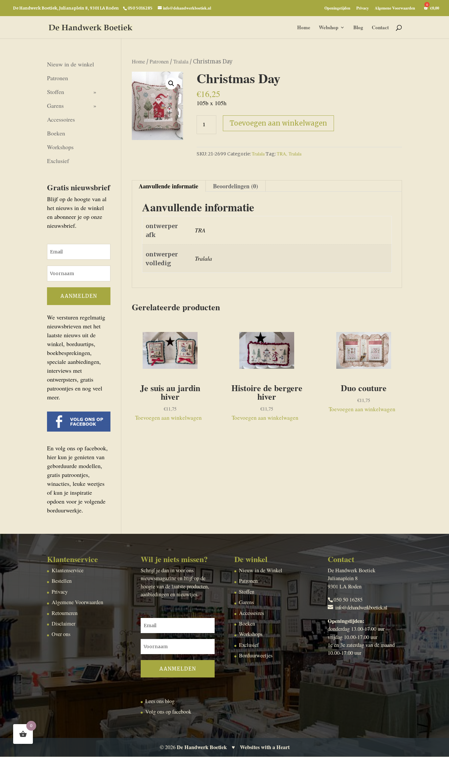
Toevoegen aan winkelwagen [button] (168, 417)
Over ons (61, 634)
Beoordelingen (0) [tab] (235, 186)
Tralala (180, 61)
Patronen (159, 61)
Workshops (60, 147)
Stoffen (55, 92)
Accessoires (61, 119)
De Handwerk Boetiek (202, 747)
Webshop (328, 28)
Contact (380, 28)
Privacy (362, 8)
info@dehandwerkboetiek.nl (361, 607)
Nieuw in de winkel (70, 64)
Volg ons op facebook (168, 711)
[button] (171, 83)
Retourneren (65, 613)
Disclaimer (63, 623)
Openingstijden (337, 8)
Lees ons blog (160, 701)
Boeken (56, 133)
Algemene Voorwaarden (395, 8)
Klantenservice (67, 570)
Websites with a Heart (265, 747)
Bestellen (62, 580)
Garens (55, 105)
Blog (358, 28)
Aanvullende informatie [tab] (168, 186)
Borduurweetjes (255, 655)
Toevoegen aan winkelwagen (278, 123)
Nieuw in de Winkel (260, 570)
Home (303, 28)
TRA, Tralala (289, 154)
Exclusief (58, 161)
